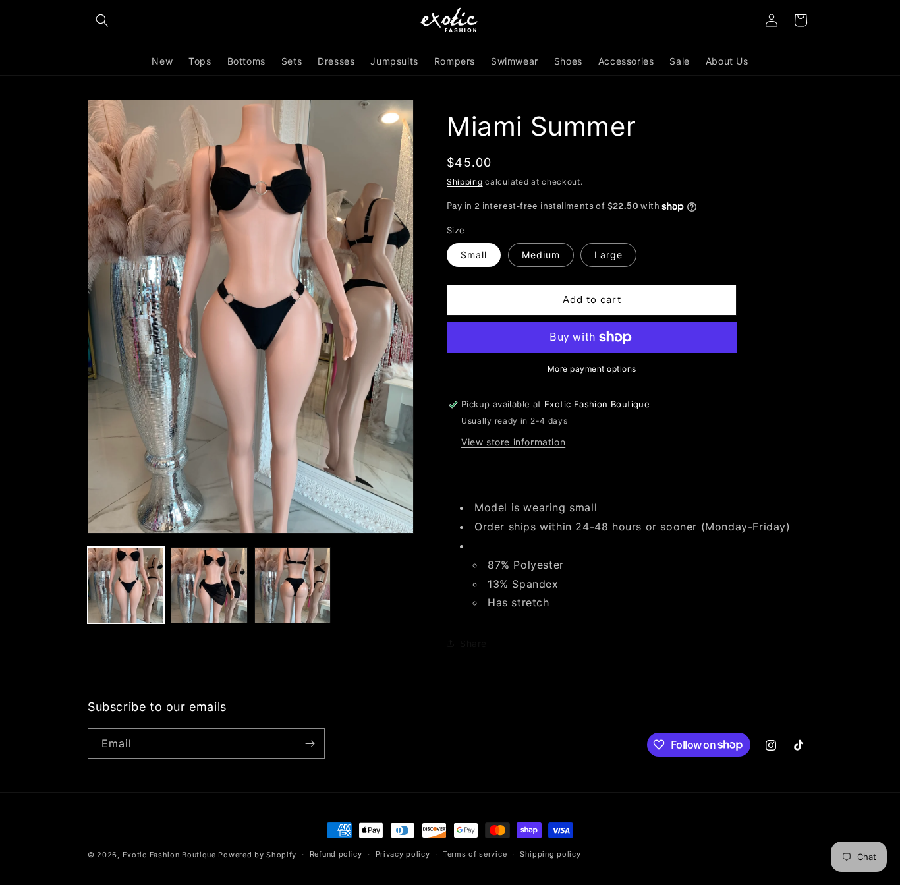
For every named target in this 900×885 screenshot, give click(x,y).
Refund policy (336, 854)
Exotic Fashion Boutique (169, 854)
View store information (513, 441)
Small (474, 254)
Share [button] (473, 643)
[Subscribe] (309, 743)
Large (608, 254)
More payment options (592, 369)
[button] (102, 20)
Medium (541, 254)
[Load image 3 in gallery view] (292, 585)
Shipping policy (550, 854)
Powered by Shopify (257, 854)
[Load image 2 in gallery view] (209, 585)
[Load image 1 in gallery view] (126, 585)
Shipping (465, 181)
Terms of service (475, 854)
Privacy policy (403, 854)
